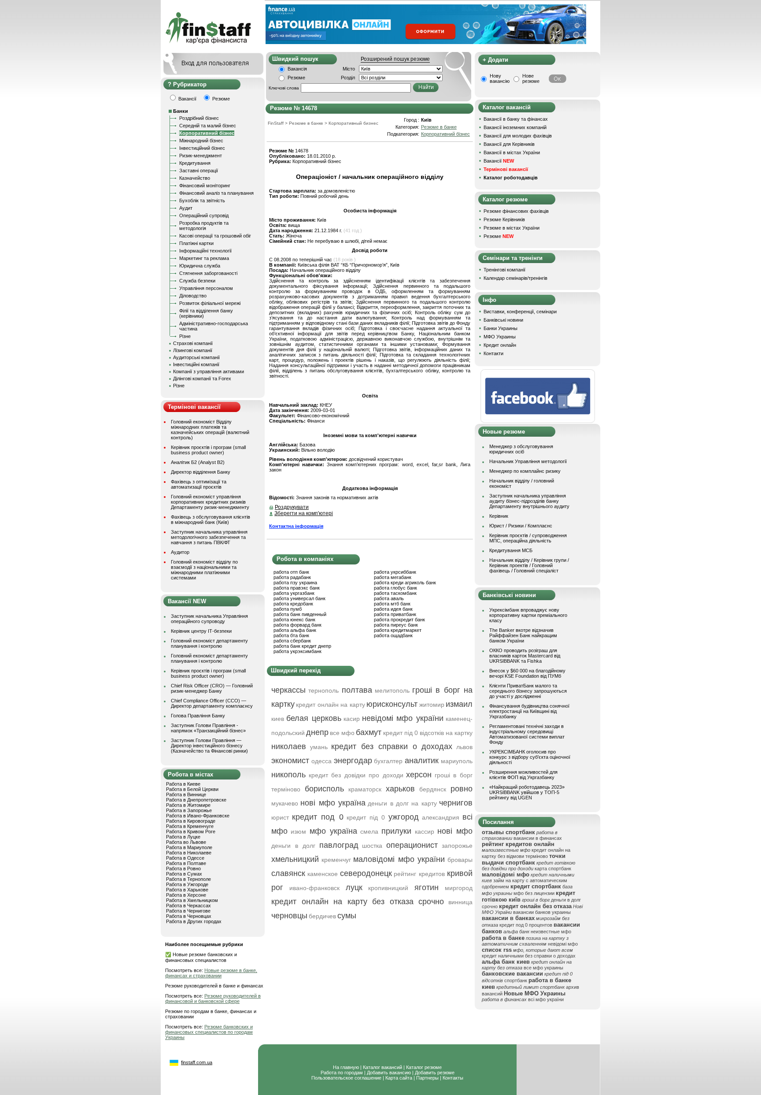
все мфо (342, 732)
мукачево (284, 803)
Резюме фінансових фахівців (516, 211)
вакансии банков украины (542, 912)
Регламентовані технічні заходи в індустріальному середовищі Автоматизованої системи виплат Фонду (527, 734)
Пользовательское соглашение (346, 1077)
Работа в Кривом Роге (190, 831)
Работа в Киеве (183, 784)
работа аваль (389, 598)
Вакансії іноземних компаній (515, 127)
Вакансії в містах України (512, 152)
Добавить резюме (434, 1072)
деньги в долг (293, 845)
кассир (424, 831)
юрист (280, 817)
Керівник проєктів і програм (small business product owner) (208, 450)
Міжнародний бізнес (201, 140)
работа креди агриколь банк (405, 582)
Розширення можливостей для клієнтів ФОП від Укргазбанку (523, 774)
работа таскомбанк (395, 593)
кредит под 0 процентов (525, 925)
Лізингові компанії (192, 350)
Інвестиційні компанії (196, 364)
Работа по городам (342, 1072)
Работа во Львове (186, 842)
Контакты (453, 1077)
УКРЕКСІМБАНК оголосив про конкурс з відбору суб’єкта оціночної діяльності (529, 757)
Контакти (493, 353)
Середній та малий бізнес (207, 125)
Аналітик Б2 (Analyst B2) (198, 462)
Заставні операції (198, 170)
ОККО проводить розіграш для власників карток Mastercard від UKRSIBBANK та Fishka (524, 656)
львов (464, 746)
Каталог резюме (424, 1067)
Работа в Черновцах (188, 916)
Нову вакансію (500, 78)
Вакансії (499, 160)
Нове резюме (530, 78)
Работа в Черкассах (188, 905)
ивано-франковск (314, 887)
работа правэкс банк (296, 587)
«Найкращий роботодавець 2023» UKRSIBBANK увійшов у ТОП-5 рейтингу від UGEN (527, 792)
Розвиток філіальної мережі (209, 303)
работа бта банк (291, 635)
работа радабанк (292, 577)
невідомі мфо (563, 944)
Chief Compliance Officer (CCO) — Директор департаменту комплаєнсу (212, 703)
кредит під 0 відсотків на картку (428, 732)
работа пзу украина (295, 582)
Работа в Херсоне (186, 895)
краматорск (364, 789)
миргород (459, 887)
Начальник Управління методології (528, 461)
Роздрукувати (292, 507)
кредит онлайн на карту (330, 704)
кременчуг (336, 859)
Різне (185, 336)
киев (277, 718)
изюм (298, 831)
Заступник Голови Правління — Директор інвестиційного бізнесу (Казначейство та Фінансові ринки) (209, 746)
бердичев (322, 916)
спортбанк (515, 980)
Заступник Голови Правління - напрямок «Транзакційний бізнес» (208, 728)
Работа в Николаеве (188, 852)
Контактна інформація (296, 526)
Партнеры (427, 1077)
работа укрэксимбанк (297, 651)
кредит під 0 (366, 817)
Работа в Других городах (194, 921)
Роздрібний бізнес (199, 118)
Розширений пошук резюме (395, 59)
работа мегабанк (392, 577)
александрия (440, 817)
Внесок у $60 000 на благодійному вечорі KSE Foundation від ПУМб (527, 673)
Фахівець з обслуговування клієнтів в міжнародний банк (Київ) (210, 519)
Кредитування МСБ (510, 550)
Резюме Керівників (504, 219)
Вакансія (297, 68)
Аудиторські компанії (196, 357)
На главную (346, 1067)
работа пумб (287, 609)
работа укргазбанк (293, 593)
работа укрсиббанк (395, 572)
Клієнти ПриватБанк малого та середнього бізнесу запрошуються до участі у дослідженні (528, 691)
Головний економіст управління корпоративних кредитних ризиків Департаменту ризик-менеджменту (210, 502)
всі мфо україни (546, 999)
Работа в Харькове (187, 889)
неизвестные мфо (551, 931)
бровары (460, 859)
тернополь (323, 690)
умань (319, 746)
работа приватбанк (395, 614)
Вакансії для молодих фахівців (518, 135)
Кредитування (195, 163)
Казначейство (194, 178)
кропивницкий (388, 887)
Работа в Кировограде (190, 821)
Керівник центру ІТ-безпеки (201, 631)
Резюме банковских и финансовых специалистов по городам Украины (209, 1032)
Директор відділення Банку (200, 472)
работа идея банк (393, 609)
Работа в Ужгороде (187, 884)
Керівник (498, 516)
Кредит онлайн (500, 345)
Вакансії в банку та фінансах (516, 119)
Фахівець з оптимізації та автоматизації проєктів (198, 484)
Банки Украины (500, 328)
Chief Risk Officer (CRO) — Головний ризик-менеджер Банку (212, 688)
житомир (431, 704)
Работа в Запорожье (189, 810)
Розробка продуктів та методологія (204, 225)
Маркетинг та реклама (204, 258)
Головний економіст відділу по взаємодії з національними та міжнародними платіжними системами (204, 569)
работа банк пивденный (299, 614)
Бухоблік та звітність (202, 200)
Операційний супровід (204, 215)
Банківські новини (503, 320)
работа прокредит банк (399, 619)
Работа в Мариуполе (189, 847)
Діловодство (193, 295)
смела (369, 831)
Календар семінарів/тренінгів (515, 278)
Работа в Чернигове (188, 910)
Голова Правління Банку (198, 715)
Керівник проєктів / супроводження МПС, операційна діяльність (528, 538)
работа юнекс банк (294, 619)
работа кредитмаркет (397, 630)
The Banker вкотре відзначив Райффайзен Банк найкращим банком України (523, 635)
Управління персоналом (206, 288)
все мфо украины (543, 967)
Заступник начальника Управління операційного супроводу (209, 618)
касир (352, 718)
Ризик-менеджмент (200, 155)
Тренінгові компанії (504, 269)
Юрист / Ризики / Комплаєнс (520, 525)
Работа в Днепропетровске (196, 799)
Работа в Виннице (186, 794)
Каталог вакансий (382, 1067)
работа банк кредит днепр (302, 646)
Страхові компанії (193, 343)
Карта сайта (398, 1077)
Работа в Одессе (185, 858)
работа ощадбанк (393, 635)
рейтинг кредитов (419, 873)
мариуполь (457, 761)
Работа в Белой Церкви (192, 789)
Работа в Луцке (183, 836)
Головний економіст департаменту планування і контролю (209, 643)
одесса (321, 761)
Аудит (185, 208)
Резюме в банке (439, 127)
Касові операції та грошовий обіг (215, 235)
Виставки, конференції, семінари (520, 311)
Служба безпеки (197, 280)
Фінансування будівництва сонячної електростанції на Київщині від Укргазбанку (529, 711)
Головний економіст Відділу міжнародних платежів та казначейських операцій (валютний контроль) (210, 429)
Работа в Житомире (188, 805)
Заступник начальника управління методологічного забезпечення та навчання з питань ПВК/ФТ (209, 537)
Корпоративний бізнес (206, 133)
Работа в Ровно (183, 868)
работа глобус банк (395, 587)
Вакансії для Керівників (509, 144)
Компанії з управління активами (208, 371)
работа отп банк (291, 572)
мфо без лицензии (533, 893)
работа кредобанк (293, 603)
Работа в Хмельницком (192, 900)
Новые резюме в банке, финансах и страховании (211, 973)
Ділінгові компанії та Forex (202, 378)
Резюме (296, 77)
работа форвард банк (297, 624)
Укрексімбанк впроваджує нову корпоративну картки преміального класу (528, 615)
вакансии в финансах (537, 838)
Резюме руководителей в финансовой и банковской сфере (213, 998)
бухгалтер (388, 761)
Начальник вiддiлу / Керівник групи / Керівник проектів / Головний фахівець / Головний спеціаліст (529, 565)
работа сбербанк (292, 640)
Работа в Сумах (184, 873)
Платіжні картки (196, 243)
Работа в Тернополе (188, 879)
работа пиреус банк (396, 624)
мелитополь (392, 690)
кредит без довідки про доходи (356, 775)
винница (460, 902)
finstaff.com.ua (196, 1062)
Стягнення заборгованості (208, 273)
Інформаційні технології (205, 250)
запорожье (457, 845)
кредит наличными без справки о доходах (529, 955)
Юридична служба (199, 265)
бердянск (432, 789)
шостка (372, 845)
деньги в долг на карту (402, 803)
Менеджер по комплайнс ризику (525, 471)
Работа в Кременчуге (190, 826)
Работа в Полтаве (186, 863)
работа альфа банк (294, 630)
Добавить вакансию (389, 1072)
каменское (322, 873)
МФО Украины (500, 336)
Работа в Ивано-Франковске (197, 815)
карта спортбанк (553, 868)
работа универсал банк (299, 598)
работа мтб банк (392, 603)
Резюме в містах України (511, 227)
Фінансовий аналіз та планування (216, 193)
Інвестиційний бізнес (202, 148)
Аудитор (180, 552)
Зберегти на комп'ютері (303, 513)
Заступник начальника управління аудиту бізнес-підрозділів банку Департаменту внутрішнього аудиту (529, 501)
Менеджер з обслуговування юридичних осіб (521, 449)
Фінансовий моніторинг (204, 185)
